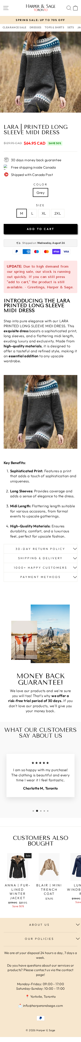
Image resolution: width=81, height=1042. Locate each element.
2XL (57, 213)
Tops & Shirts (54, 27)
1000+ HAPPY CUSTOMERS (40, 567)
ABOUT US (39, 924)
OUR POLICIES (39, 938)
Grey (41, 192)
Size (40, 205)
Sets (70, 27)
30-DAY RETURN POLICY (41, 549)
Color (40, 184)
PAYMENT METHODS (40, 577)
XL (44, 213)
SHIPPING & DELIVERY (40, 558)
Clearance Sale (14, 27)
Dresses (35, 27)
